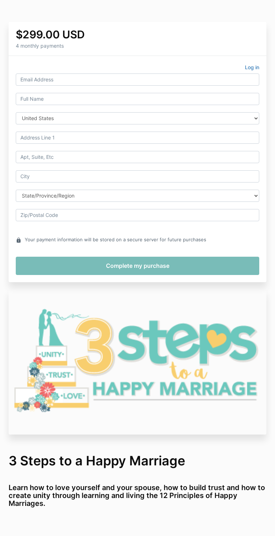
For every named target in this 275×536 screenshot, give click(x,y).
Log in (252, 67)
